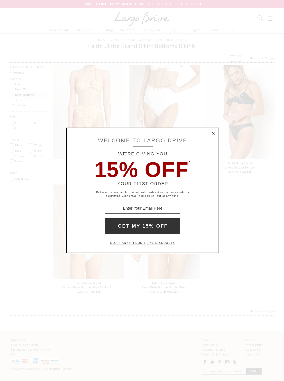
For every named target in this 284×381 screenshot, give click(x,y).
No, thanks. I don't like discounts (142, 242)
